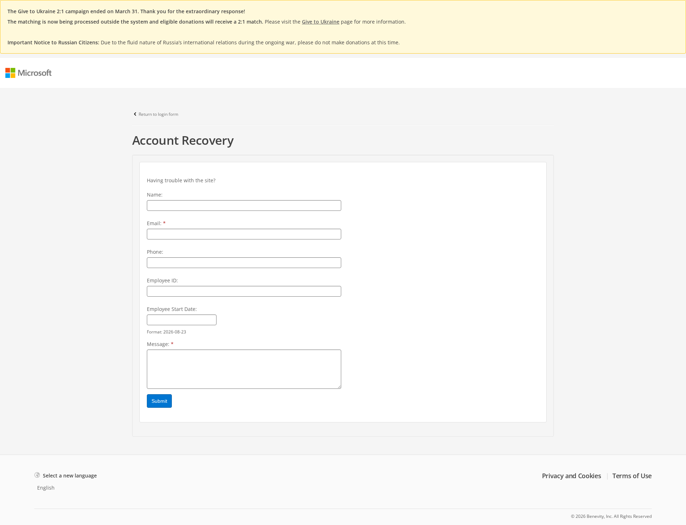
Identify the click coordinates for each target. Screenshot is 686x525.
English (46, 487)
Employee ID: (162, 280)
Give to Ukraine (320, 21)
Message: (160, 344)
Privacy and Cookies (571, 475)
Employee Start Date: (172, 309)
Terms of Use (632, 475)
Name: (155, 194)
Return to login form (158, 114)
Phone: (155, 251)
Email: (156, 223)
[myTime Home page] (28, 73)
